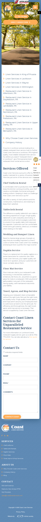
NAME (5, 356)
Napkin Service (11, 250)
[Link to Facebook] (1, 435)
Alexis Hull (39, 159)
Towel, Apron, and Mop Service (20, 291)
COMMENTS (8, 392)
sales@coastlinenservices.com (12, 495)
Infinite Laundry (28, 516)
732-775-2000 (6, 492)
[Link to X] (4, 435)
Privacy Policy (20, 512)
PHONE (6, 374)
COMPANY (7, 365)
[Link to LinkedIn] (7, 435)
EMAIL (6, 383)
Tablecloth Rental (13, 209)
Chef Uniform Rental (14, 183)
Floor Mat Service (13, 268)
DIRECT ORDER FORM (19, 22)
